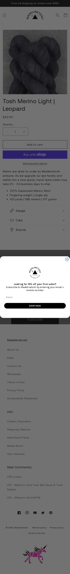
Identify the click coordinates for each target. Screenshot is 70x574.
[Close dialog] (67, 259)
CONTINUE (35, 305)
